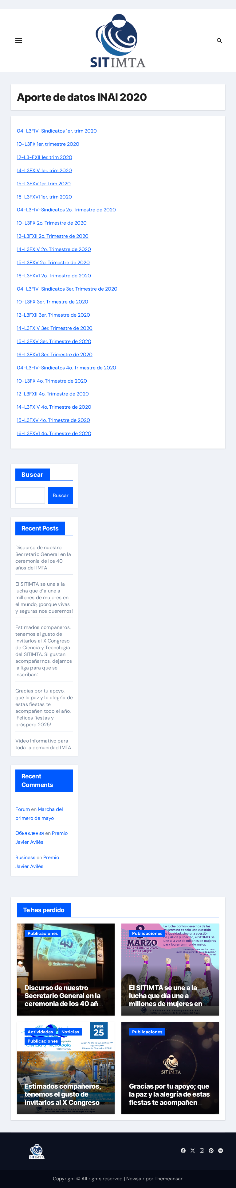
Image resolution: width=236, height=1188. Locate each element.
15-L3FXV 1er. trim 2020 (44, 183)
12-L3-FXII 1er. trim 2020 (44, 157)
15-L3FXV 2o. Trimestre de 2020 (53, 262)
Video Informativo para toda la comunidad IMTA (43, 744)
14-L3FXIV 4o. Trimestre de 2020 (54, 407)
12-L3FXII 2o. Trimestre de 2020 (52, 236)
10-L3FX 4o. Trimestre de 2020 (52, 381)
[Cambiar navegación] (19, 40)
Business (25, 857)
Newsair (135, 1178)
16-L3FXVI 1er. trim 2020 (44, 197)
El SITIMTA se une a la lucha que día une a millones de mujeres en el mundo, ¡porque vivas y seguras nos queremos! (44, 597)
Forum (22, 809)
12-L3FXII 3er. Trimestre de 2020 (53, 315)
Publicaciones (43, 933)
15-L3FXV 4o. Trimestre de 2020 (53, 420)
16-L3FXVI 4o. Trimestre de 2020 (54, 433)
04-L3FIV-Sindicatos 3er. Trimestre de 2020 (67, 289)
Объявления (29, 833)
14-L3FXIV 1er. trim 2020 (44, 170)
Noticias (70, 1032)
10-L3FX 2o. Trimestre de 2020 (52, 223)
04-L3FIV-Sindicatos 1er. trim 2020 (57, 131)
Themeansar (168, 1178)
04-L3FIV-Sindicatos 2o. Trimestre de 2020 (66, 209)
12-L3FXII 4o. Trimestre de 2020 (53, 394)
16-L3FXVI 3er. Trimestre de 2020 (54, 354)
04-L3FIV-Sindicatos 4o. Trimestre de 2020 (66, 367)
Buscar (33, 474)
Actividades (40, 1032)
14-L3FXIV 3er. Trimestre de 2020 (54, 328)
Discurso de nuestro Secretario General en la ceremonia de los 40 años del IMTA (43, 557)
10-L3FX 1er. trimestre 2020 (48, 144)
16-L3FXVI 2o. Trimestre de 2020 (54, 275)
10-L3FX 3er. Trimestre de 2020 (52, 302)
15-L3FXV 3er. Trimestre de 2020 (54, 341)
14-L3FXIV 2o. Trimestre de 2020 (54, 249)
